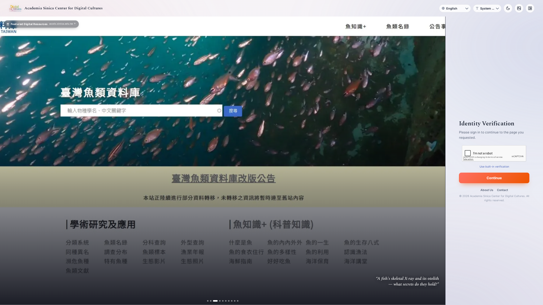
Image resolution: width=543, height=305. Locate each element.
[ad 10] (236, 301)
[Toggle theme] (508, 8)
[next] (437, 160)
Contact (502, 190)
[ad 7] (227, 301)
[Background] (519, 8)
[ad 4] (218, 301)
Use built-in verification (494, 166)
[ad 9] (233, 301)
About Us (486, 190)
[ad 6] (224, 301)
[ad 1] (209, 301)
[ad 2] (212, 301)
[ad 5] (221, 301)
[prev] (7, 160)
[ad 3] (215, 301)
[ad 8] (230, 301)
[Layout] (530, 8)
